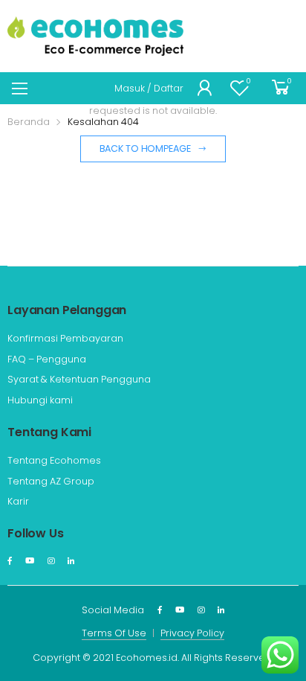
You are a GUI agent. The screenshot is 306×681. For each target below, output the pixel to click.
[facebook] (9, 561)
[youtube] (29, 561)
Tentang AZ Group (50, 481)
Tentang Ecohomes (54, 460)
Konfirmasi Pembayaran (65, 338)
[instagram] (51, 561)
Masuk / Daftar (148, 88)
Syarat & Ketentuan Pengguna (79, 379)
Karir (18, 501)
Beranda (28, 121)
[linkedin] (71, 561)
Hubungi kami (40, 400)
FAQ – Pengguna (46, 359)
